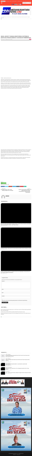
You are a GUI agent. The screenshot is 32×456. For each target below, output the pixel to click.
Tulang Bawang (10, 367)
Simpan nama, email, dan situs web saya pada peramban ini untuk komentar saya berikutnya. (14, 300)
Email (3, 292)
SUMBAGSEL (9, 354)
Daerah (7, 354)
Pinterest (22, 186)
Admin (7, 365)
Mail (25, 186)
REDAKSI (14, 454)
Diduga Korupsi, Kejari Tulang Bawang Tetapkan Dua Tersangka (7, 189)
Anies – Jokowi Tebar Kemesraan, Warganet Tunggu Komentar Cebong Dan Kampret (18, 372)
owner (2, 39)
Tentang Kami (18, 454)
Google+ (10, 186)
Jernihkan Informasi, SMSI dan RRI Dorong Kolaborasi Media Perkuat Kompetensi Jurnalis (16, 248)
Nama (3, 289)
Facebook (3, 186)
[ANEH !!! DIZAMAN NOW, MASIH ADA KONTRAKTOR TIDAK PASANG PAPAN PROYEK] (3, 360)
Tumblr (18, 186)
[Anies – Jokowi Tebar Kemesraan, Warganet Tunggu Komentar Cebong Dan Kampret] (3, 373)
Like (30, 39)
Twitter (7, 186)
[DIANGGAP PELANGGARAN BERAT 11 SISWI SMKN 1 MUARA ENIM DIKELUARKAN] (3, 364)
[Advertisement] (16, 47)
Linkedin (14, 186)
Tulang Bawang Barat (9, 39)
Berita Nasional (8, 371)
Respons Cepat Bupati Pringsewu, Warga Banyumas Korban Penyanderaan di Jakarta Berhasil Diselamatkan (24, 190)
